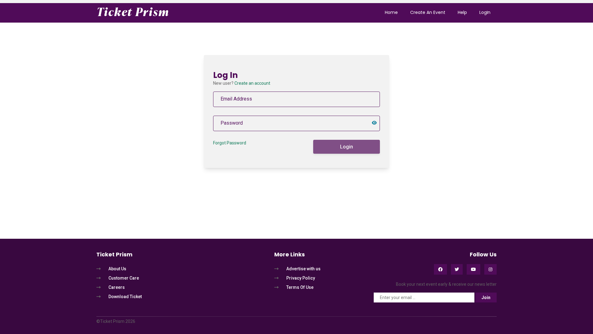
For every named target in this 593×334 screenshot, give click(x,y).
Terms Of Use (299, 287)
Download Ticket (125, 296)
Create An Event (427, 12)
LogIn (484, 12)
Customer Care (123, 278)
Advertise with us (303, 268)
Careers (116, 287)
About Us (117, 268)
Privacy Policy (300, 278)
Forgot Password (229, 142)
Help (462, 12)
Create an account (252, 83)
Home (391, 12)
